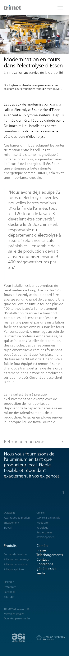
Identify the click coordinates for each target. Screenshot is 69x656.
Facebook (9, 591)
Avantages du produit (17, 517)
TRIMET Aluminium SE (16, 609)
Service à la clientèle (48, 517)
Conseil (40, 512)
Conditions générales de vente (46, 568)
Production (42, 522)
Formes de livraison (15, 554)
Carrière (42, 546)
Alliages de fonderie (16, 564)
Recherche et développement (45, 535)
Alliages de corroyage (17, 559)
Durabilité (10, 512)
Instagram (10, 586)
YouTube (9, 596)
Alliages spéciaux (14, 569)
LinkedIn (9, 581)
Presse (41, 550)
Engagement (11, 522)
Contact (42, 559)
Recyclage (42, 527)
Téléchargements (49, 555)
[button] (60, 7)
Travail (8, 527)
